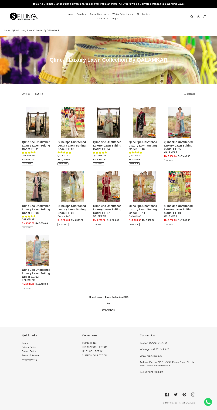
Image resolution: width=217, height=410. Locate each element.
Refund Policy (29, 351)
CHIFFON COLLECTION (94, 355)
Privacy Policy (29, 347)
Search (25, 343)
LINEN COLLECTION (92, 351)
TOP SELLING (89, 343)
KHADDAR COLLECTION (95, 347)
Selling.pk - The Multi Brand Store (182, 403)
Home (7, 30)
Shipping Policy (29, 359)
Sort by (26, 94)
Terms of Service (30, 355)
